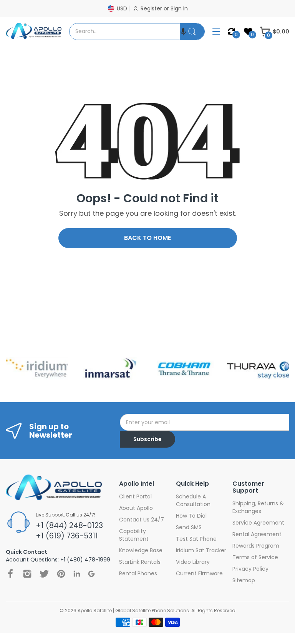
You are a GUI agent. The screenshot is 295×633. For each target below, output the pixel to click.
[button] (183, 31)
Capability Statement (134, 535)
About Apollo (136, 508)
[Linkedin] (76, 573)
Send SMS (189, 527)
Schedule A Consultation (193, 500)
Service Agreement (258, 522)
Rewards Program (255, 546)
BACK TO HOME (147, 237)
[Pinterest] (61, 573)
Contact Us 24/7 (141, 519)
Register (152, 8)
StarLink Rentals (140, 562)
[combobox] (125, 31)
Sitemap (243, 580)
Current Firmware (199, 573)
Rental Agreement (257, 534)
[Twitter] (44, 573)
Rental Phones (138, 573)
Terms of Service (255, 557)
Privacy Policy (250, 569)
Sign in (179, 8)
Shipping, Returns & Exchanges (258, 507)
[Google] (91, 573)
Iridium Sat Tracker (201, 550)
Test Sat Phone (196, 539)
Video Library (193, 562)
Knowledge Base (140, 550)
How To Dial (191, 516)
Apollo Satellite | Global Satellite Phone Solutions (133, 610)
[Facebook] (10, 573)
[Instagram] (27, 573)
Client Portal (135, 496)
